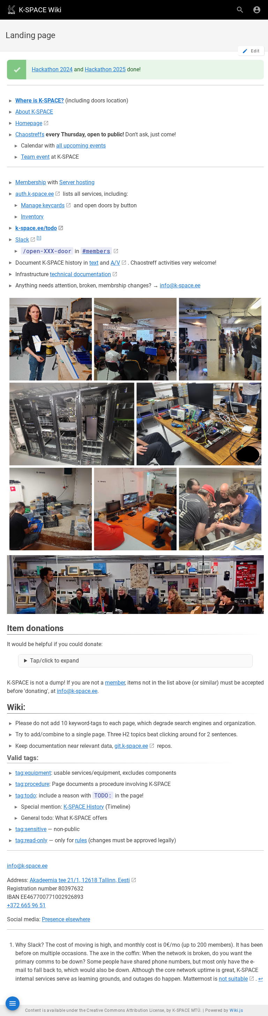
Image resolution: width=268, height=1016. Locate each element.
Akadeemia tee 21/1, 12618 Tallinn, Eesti (80, 880)
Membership (30, 182)
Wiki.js (236, 1010)
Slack (22, 239)
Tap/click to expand (54, 660)
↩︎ (260, 978)
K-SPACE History (84, 806)
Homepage (28, 123)
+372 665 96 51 (26, 905)
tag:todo (25, 795)
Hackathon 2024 (52, 69)
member (115, 682)
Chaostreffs (29, 134)
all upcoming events (81, 145)
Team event (35, 156)
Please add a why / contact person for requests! (135, 662)
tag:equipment (33, 773)
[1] (39, 238)
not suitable (233, 978)
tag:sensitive (30, 829)
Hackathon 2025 (105, 69)
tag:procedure (32, 784)
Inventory (32, 216)
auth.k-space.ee (34, 194)
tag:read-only (31, 840)
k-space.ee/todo (36, 228)
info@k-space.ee (180, 285)
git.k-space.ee (131, 746)
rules (81, 840)
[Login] (256, 9)
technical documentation (80, 274)
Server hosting (77, 182)
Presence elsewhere (66, 919)
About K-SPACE (34, 111)
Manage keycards (43, 205)
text (93, 262)
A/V (115, 262)
